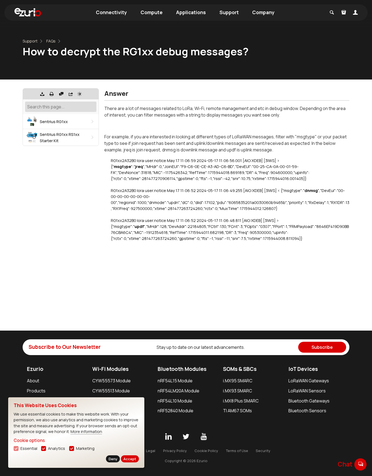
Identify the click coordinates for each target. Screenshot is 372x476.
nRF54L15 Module (175, 381)
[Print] (51, 94)
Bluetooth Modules (182, 369)
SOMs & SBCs (240, 369)
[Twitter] (186, 436)
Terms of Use (237, 450)
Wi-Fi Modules (110, 369)
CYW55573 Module (111, 381)
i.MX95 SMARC (237, 381)
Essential (28, 448)
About (33, 381)
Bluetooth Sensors (307, 411)
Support (229, 12)
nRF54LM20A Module (178, 391)
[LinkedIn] (168, 436)
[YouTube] (203, 436)
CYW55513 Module (111, 391)
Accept (129, 458)
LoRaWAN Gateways (308, 381)
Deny (113, 458)
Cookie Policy (206, 450)
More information (86, 431)
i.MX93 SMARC (237, 391)
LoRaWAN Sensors (307, 391)
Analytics (56, 448)
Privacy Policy (175, 450)
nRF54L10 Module (175, 401)
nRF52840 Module (175, 411)
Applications (191, 12)
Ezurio (35, 369)
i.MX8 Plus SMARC (241, 401)
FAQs (51, 41)
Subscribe (322, 347)
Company (263, 12)
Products (36, 391)
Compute (152, 12)
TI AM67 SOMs (237, 411)
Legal (150, 450)
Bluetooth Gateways (309, 401)
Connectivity (111, 12)
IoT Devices (303, 369)
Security (263, 450)
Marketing (85, 448)
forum (361, 464)
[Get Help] (61, 94)
